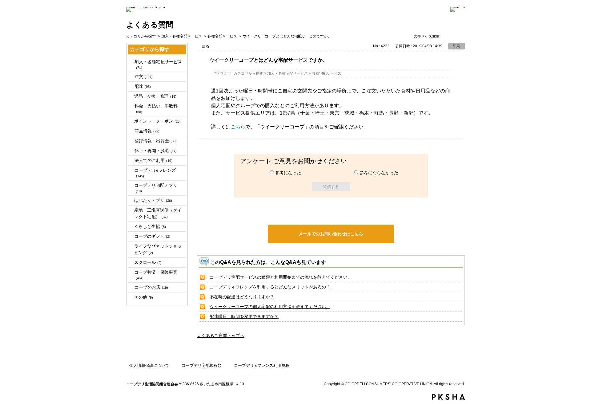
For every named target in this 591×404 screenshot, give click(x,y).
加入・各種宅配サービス (181, 36)
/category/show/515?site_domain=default (131, 170)
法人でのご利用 (153, 160)
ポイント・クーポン (157, 121)
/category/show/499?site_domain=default (131, 131)
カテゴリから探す (141, 36)
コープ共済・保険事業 (155, 275)
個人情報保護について (149, 365)
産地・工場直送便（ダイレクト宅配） (158, 213)
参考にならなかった (379, 172)
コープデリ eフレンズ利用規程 (261, 365)
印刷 (456, 46)
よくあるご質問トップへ (220, 335)
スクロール (148, 262)
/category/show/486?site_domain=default (131, 86)
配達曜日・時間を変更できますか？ (244, 316)
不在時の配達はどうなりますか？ (242, 296)
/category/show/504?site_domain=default (131, 141)
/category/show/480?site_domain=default (131, 76)
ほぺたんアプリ (153, 200)
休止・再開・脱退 (156, 150)
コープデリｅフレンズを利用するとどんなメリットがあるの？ (270, 286)
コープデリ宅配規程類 (202, 365)
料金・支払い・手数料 (156, 109)
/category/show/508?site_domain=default (131, 150)
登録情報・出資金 (156, 140)
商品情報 (147, 130)
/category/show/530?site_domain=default (131, 287)
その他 (143, 297)
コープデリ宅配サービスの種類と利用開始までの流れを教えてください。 (281, 277)
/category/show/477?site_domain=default (131, 62)
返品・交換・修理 (155, 96)
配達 (143, 86)
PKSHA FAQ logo (448, 397)
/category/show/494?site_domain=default (131, 106)
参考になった (288, 172)
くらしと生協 (150, 226)
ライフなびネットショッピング (158, 249)
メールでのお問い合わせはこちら (331, 233)
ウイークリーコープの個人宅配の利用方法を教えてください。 (270, 306)
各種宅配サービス (222, 36)
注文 (144, 76)
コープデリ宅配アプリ (155, 188)
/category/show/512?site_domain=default (131, 160)
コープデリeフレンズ (155, 173)
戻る (205, 46)
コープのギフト (152, 236)
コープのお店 (151, 287)
